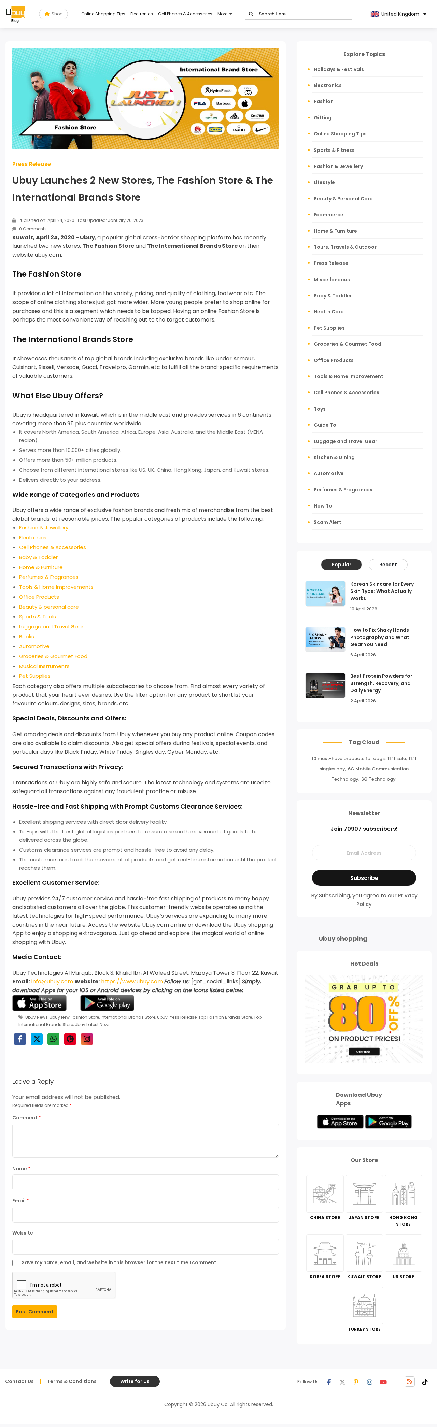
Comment (26, 1117)
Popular (341, 564)
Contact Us (19, 1381)
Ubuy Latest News (93, 1024)
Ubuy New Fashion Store (74, 1017)
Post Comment (35, 1311)
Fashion (324, 101)
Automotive (329, 473)
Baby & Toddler (333, 295)
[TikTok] (425, 1381)
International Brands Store (128, 1017)
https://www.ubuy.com (132, 981)
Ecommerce (328, 214)
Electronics (141, 14)
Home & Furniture (335, 231)
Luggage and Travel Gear (345, 441)
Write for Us (135, 1381)
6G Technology (378, 779)
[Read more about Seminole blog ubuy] (15, 14)
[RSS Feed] (410, 1381)
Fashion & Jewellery (338, 166)
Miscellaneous (332, 279)
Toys (320, 408)
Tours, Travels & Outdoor (345, 247)
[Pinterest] (356, 1381)
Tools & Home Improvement (348, 376)
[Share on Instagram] (87, 1039)
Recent (388, 564)
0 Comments (32, 229)
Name (21, 1168)
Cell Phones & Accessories (185, 14)
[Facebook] (328, 1381)
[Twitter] (342, 1381)
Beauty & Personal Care (343, 198)
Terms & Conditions (72, 1381)
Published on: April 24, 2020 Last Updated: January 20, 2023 (80, 220)
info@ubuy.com (52, 981)
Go (251, 14)
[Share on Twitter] (37, 1039)
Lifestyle (324, 182)
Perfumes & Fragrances (343, 489)
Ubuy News (36, 1017)
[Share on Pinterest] (70, 1039)
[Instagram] (369, 1381)
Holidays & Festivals (339, 69)
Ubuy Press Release (177, 1017)
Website (22, 1232)
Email (20, 1200)
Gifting (323, 117)
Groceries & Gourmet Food (347, 344)
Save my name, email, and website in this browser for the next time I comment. (120, 1262)
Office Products (334, 360)
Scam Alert (327, 522)
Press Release (31, 164)
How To (323, 505)
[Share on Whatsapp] (53, 1039)
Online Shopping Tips (103, 14)
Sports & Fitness (334, 150)
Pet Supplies (329, 328)
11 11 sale (396, 758)
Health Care (329, 311)
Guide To (325, 425)
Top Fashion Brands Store (225, 1017)
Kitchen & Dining (334, 457)
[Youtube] (383, 1381)
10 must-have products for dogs (348, 758)
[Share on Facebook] (20, 1039)
